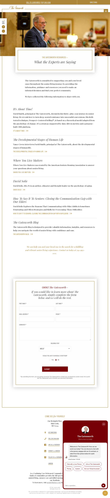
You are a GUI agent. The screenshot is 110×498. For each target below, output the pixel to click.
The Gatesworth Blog (21, 234)
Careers (50, 463)
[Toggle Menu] (106, 11)
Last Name (59, 303)
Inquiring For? (55, 343)
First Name (22, 303)
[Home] (16, 7)
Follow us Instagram (55, 457)
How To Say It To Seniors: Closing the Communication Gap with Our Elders (40, 213)
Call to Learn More (38, 2)
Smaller (3, 31)
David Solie (17, 190)
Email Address (23, 314)
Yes (52, 360)
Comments (22, 325)
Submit (47, 369)
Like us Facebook (54, 445)
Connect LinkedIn (54, 451)
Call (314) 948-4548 (53, 439)
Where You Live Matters (22, 172)
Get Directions (52, 432)
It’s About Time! (19, 131)
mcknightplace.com (53, 483)
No (58, 360)
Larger (3, 26)
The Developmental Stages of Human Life (28, 151)
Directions (93, 2)
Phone (58, 314)
